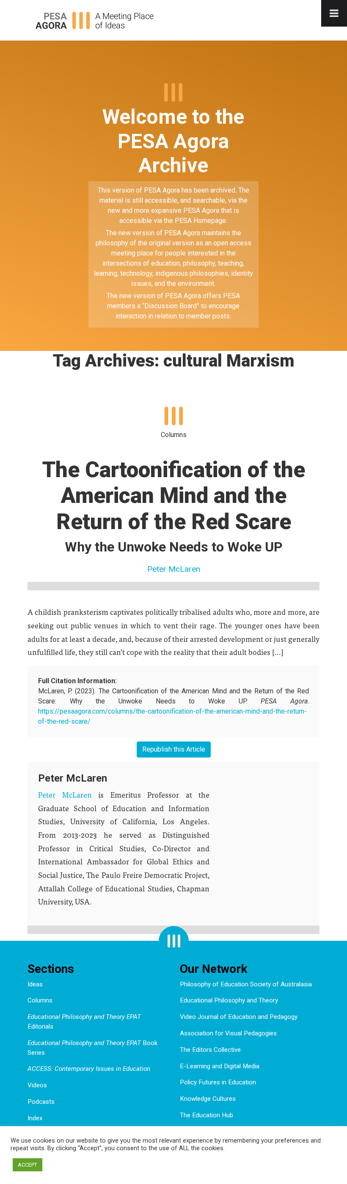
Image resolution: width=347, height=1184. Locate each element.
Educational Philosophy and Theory (229, 1000)
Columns (40, 1000)
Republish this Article (173, 749)
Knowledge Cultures (208, 1099)
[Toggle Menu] (334, 13)
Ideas (35, 984)
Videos (37, 1085)
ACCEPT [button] (27, 1165)
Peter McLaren (173, 569)
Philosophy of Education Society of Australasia (246, 984)
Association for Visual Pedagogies (228, 1033)
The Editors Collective (210, 1050)
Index (35, 1118)
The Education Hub (206, 1115)
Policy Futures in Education (218, 1082)
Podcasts (41, 1101)
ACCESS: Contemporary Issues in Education (89, 1069)
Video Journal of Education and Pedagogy (238, 1017)
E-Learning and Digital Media (219, 1066)
